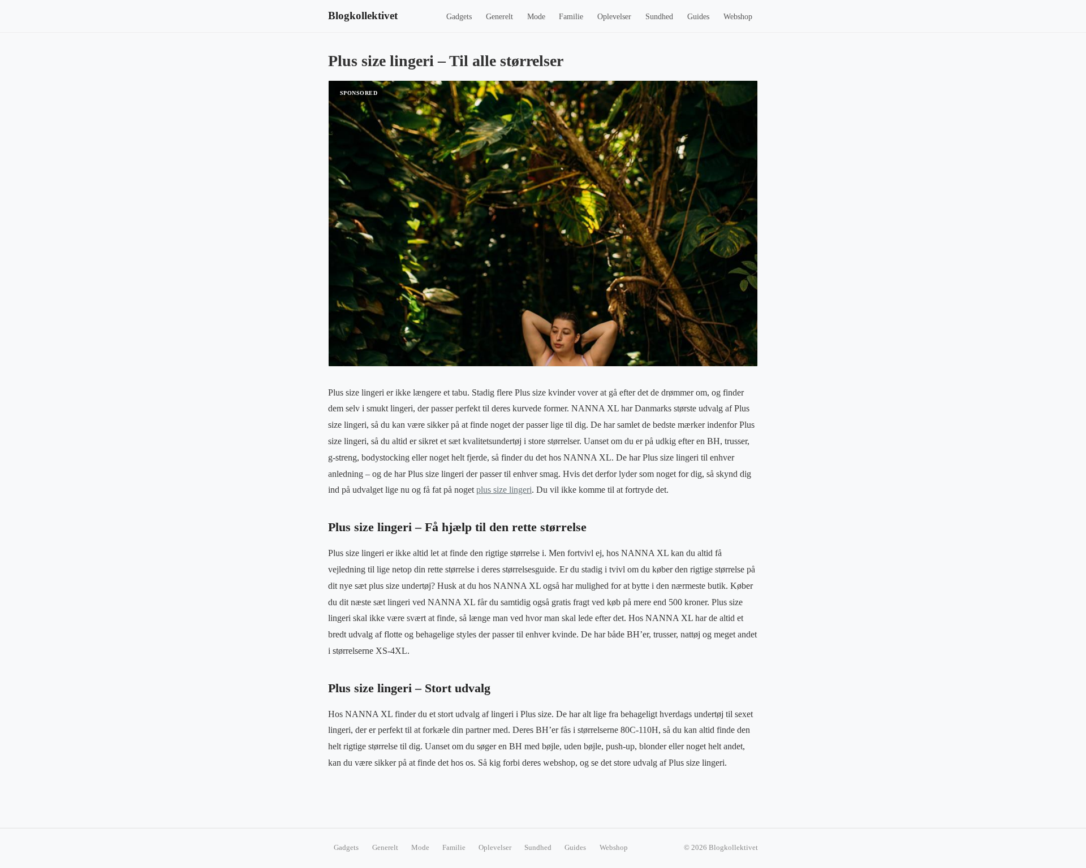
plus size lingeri (504, 489)
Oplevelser (614, 16)
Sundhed (659, 16)
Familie (571, 16)
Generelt (499, 16)
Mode (536, 16)
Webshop (737, 16)
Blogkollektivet (363, 15)
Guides (698, 16)
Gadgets (459, 16)
